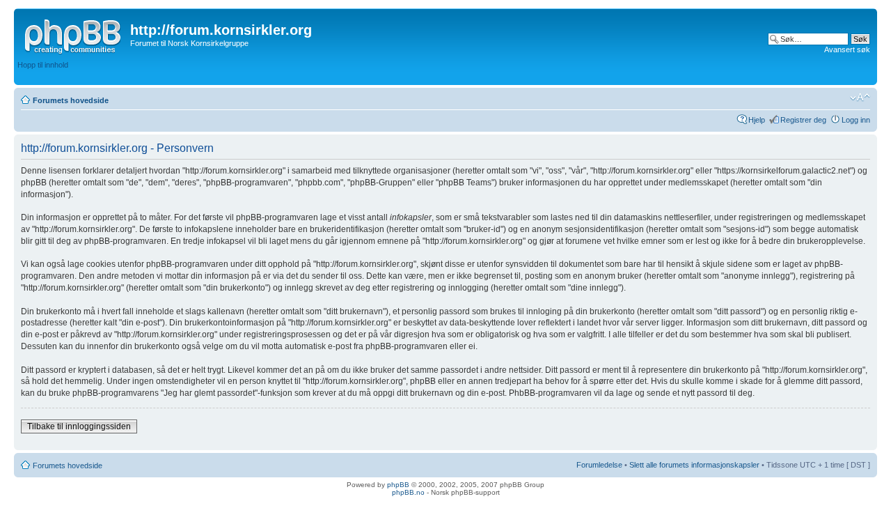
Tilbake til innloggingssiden (79, 426)
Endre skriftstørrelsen (860, 97)
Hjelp (756, 120)
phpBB (398, 484)
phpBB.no (408, 492)
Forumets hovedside (71, 100)
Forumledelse (599, 465)
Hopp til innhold (42, 65)
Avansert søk (847, 49)
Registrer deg (803, 120)
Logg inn (856, 120)
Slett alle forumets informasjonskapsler (694, 465)
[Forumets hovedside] (73, 34)
